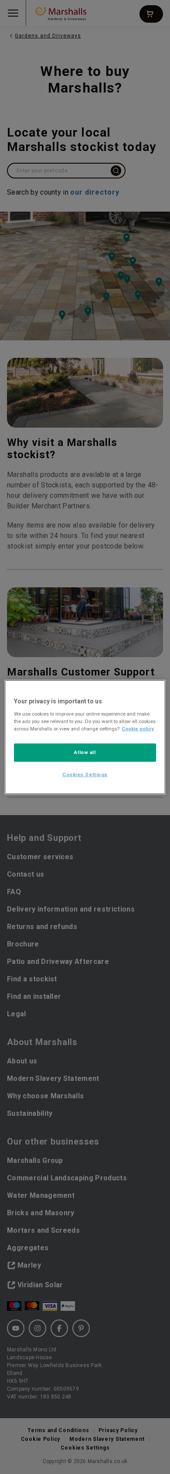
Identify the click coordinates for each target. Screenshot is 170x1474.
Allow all (84, 752)
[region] (85, 737)
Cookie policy (138, 728)
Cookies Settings (85, 774)
